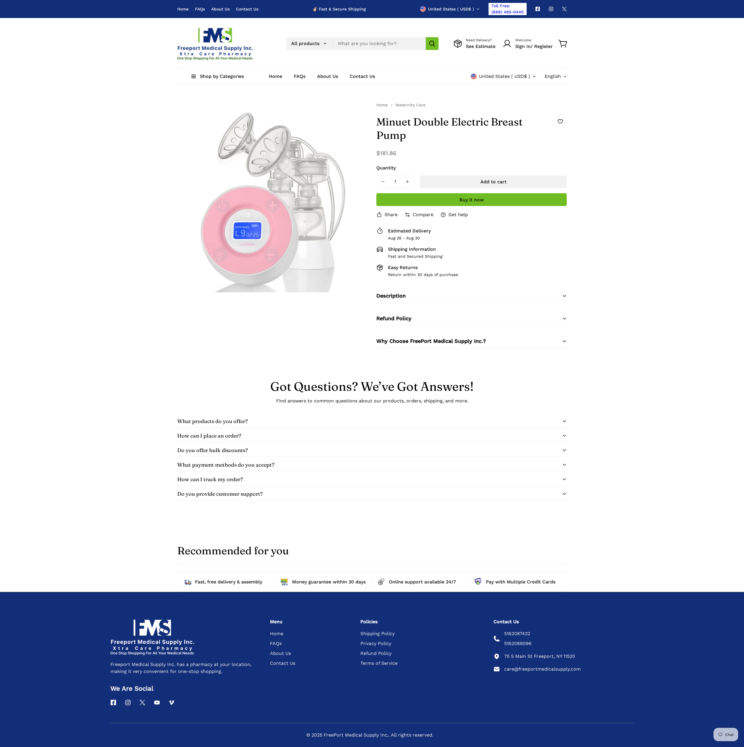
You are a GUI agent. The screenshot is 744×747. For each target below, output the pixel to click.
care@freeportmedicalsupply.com (542, 669)
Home (183, 9)
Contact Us (247, 9)
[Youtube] (157, 702)
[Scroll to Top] (732, 715)
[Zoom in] (355, 114)
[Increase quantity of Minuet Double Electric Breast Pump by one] (407, 181)
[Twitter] (564, 9)
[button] (563, 43)
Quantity (386, 168)
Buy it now (471, 200)
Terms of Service (379, 663)
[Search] (432, 43)
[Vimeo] (171, 702)
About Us (220, 9)
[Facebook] (537, 9)
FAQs (200, 9)
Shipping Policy (377, 633)
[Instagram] (551, 9)
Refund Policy (375, 653)
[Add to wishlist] (560, 121)
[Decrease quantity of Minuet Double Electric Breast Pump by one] (383, 181)
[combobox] (362, 43)
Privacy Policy (375, 643)
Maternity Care (410, 105)
